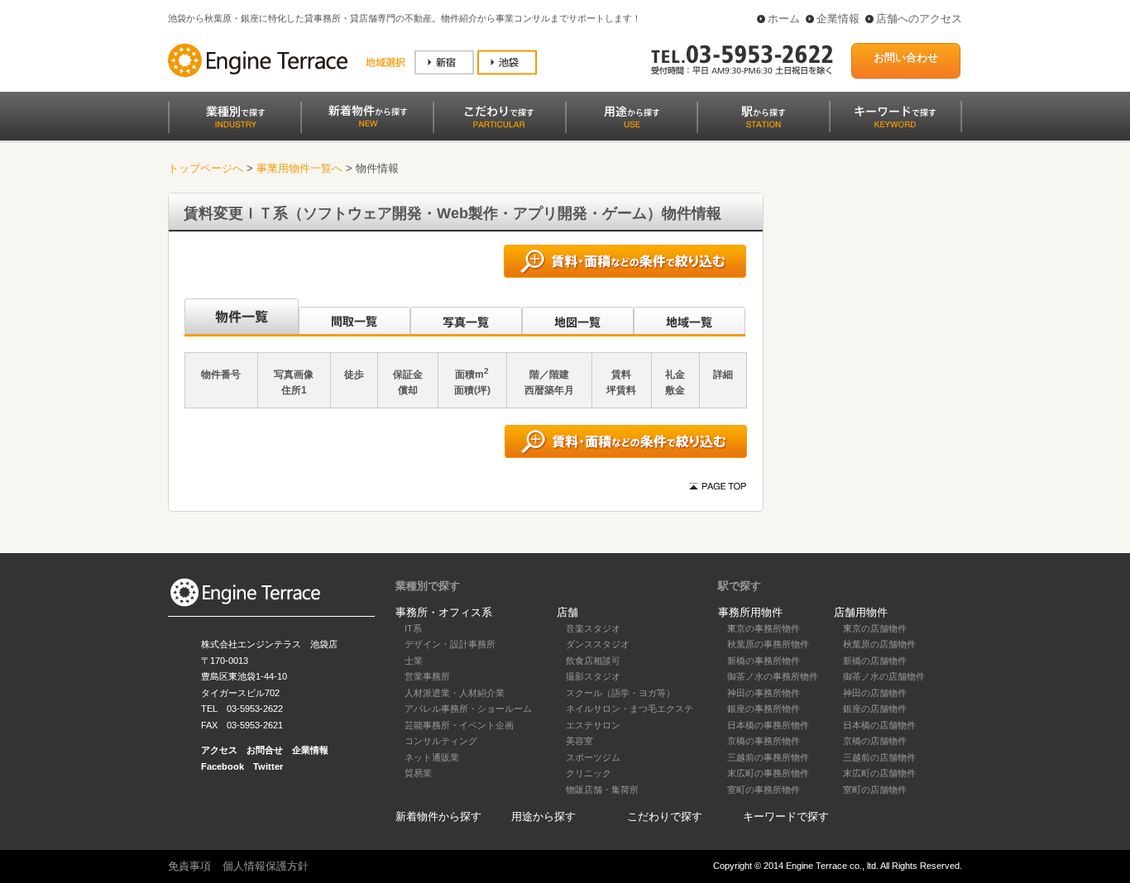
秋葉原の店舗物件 (879, 644)
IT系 (413, 628)
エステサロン (593, 725)
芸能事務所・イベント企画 (459, 725)
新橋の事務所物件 (763, 661)
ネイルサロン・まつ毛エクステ (629, 709)
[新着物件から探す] (366, 117)
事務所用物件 (750, 612)
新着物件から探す (438, 816)
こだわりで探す (664, 816)
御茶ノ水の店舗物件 (884, 676)
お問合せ (265, 750)
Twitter (268, 766)
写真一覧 (466, 317)
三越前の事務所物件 (768, 757)
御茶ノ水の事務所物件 (772, 676)
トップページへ (205, 168)
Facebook (222, 766)
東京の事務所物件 (763, 628)
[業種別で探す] (234, 117)
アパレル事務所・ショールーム (468, 709)
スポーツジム (593, 757)
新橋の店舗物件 (875, 661)
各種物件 (240, 317)
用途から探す (543, 816)
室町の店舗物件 (875, 790)
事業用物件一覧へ (299, 168)
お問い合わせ (906, 57)
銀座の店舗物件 (875, 709)
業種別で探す (427, 586)
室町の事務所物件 (763, 790)
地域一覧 (689, 317)
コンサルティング (441, 741)
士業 (414, 661)
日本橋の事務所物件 (768, 725)
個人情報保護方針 (266, 866)
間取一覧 (354, 317)
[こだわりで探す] (499, 117)
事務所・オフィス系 (443, 612)
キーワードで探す (786, 816)
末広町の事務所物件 (768, 773)
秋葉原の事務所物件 (768, 644)
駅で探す (739, 586)
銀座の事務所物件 (763, 709)
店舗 (567, 612)
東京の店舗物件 (875, 628)
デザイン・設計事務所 (450, 644)
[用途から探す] (631, 117)
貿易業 (418, 773)
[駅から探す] (763, 117)
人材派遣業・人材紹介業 (455, 693)
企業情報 (837, 18)
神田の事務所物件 (763, 693)
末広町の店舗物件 (879, 773)
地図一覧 (578, 317)
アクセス (219, 750)
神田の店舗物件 (875, 693)
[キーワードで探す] (896, 117)
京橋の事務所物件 (763, 741)
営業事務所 (427, 676)
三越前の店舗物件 (879, 757)
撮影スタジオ (593, 676)
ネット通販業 (432, 757)
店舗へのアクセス (919, 18)
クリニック (588, 773)
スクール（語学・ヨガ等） (620, 693)
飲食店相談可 (593, 661)
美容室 (579, 741)
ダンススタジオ (598, 644)
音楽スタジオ (593, 628)
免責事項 (189, 866)
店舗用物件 (861, 612)
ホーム (784, 18)
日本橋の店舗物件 (879, 725)
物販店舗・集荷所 (602, 790)
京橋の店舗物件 (875, 741)
